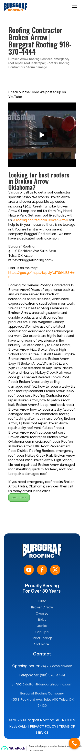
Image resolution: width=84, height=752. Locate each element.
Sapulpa (42, 632)
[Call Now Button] (74, 743)
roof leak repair (34, 63)
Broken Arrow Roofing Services (31, 59)
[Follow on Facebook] (42, 570)
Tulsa (42, 601)
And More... (42, 644)
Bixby (42, 619)
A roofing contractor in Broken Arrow (40, 220)
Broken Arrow (42, 607)
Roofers (52, 63)
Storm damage (36, 67)
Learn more (19, 497)
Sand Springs (42, 638)
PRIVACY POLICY (43, 726)
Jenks (42, 625)
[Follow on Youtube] (29, 570)
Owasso (42, 613)
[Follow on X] (55, 570)
